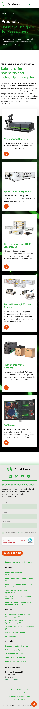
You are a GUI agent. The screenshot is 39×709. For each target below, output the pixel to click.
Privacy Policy (23, 689)
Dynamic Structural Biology (16, 646)
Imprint (12, 689)
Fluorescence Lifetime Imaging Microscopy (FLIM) (17, 616)
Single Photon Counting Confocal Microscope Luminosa (19, 580)
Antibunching (10, 636)
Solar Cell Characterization (16, 657)
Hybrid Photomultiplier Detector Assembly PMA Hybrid (18, 603)
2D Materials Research (14, 654)
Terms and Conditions (19, 693)
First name (6, 512)
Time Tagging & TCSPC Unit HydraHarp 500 (16, 592)
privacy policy (20, 533)
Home (4, 13)
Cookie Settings (20, 699)
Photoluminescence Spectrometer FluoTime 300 (19, 586)
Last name (6, 522)
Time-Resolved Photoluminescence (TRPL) (19, 627)
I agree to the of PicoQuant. (20, 533)
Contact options (11, 679)
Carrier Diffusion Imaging (15, 632)
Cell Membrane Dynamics (15, 650)
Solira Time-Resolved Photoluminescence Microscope (18, 574)
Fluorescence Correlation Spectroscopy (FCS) (15, 621)
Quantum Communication (15, 661)
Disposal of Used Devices (19, 696)
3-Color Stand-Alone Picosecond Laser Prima (18, 597)
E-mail (4, 503)
